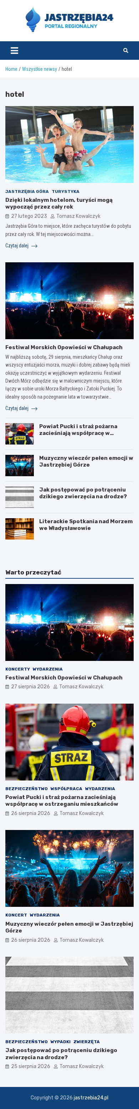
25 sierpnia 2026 (30, 1066)
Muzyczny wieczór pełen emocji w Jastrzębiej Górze (86, 461)
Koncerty (17, 669)
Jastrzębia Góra (27, 191)
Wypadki (61, 1041)
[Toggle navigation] (14, 50)
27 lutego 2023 (29, 216)
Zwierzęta (86, 1041)
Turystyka (65, 191)
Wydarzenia (48, 669)
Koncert (16, 915)
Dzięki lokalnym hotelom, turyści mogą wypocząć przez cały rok (59, 203)
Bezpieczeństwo (26, 788)
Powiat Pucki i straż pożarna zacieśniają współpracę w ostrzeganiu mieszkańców (78, 433)
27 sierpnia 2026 (30, 687)
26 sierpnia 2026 (30, 813)
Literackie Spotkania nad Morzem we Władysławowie (86, 525)
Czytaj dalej (17, 245)
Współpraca (66, 788)
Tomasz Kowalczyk (78, 216)
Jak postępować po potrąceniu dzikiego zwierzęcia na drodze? (83, 493)
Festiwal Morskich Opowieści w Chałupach (64, 347)
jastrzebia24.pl (91, 1098)
